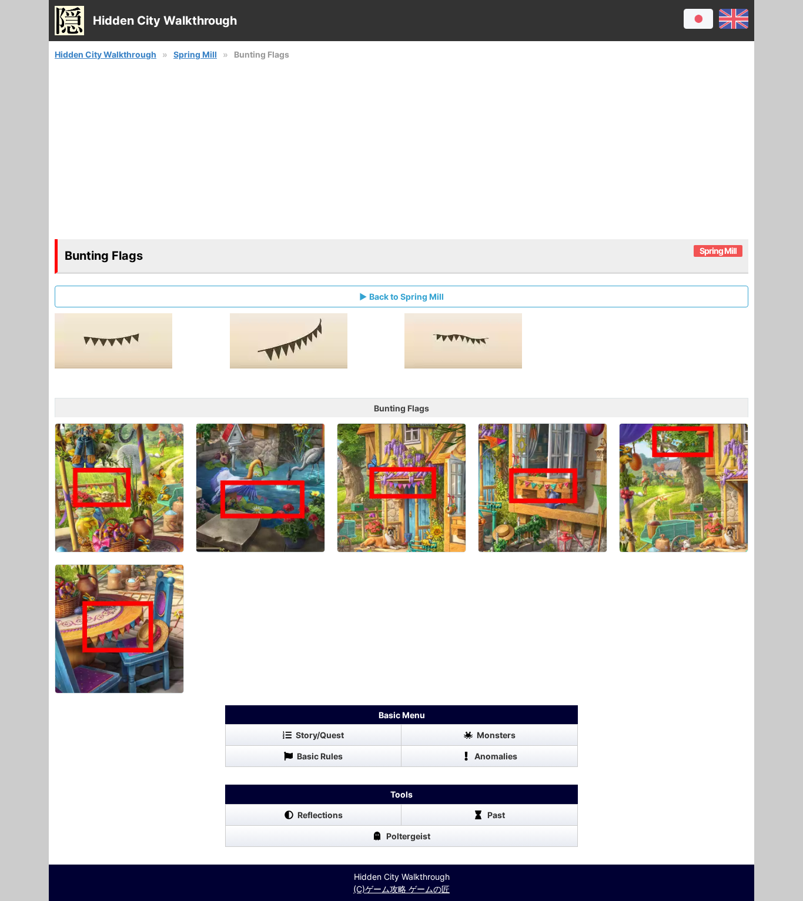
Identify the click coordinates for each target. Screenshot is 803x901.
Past (496, 815)
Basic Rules (320, 756)
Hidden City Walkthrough (105, 54)
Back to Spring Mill (406, 297)
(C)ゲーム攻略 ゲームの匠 (401, 889)
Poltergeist (408, 836)
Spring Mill (195, 54)
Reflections (320, 815)
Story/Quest (320, 735)
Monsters (496, 735)
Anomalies (495, 756)
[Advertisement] (401, 150)
